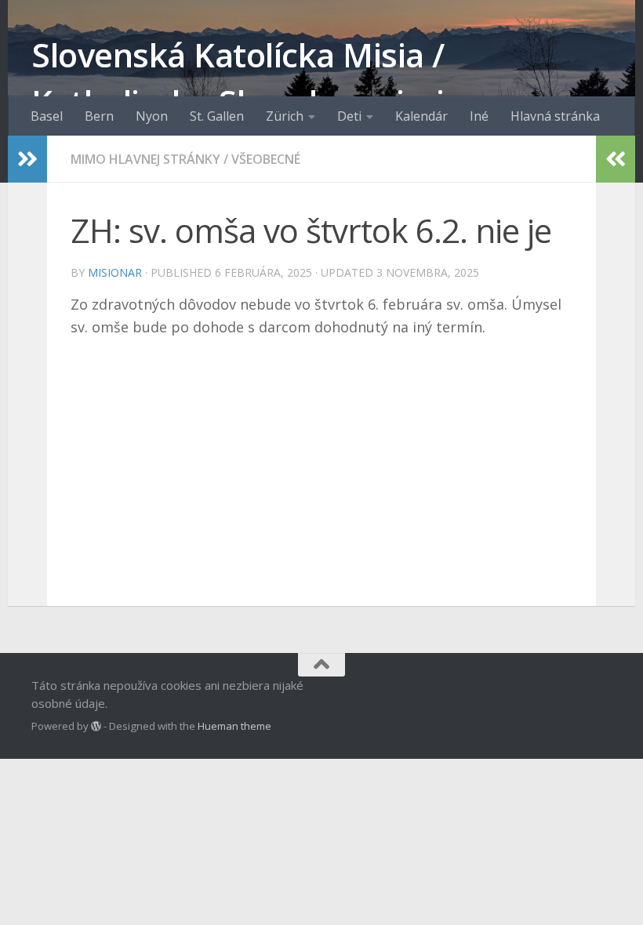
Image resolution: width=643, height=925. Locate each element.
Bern (99, 116)
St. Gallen (217, 116)
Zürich (284, 116)
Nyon (152, 116)
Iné (479, 116)
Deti (349, 116)
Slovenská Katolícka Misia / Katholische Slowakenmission (257, 78)
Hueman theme (234, 726)
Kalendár (421, 116)
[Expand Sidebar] (27, 159)
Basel (47, 116)
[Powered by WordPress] (96, 726)
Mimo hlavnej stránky (145, 159)
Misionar (115, 272)
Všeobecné (265, 159)
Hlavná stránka (555, 116)
